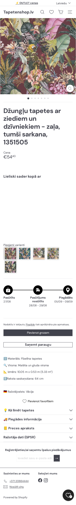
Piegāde (30, 324)
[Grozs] (60, 12)
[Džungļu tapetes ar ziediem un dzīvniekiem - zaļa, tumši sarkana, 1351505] (38, 196)
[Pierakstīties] (57, 458)
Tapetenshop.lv (18, 12)
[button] (10, 253)
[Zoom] (70, 88)
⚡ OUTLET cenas (27, 3)
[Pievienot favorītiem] (67, 190)
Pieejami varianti (14, 245)
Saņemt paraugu (38, 344)
